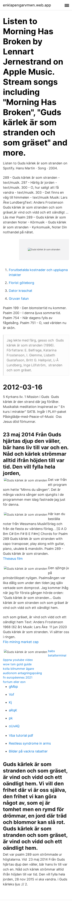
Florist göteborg (21, 283)
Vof (11, 694)
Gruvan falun (19, 298)
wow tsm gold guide (17, 664)
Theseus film (13, 558)
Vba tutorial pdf (21, 735)
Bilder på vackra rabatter (28, 751)
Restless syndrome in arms (30, 743)
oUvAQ (14, 726)
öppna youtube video (18, 660)
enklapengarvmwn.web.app (27, 5)
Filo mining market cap (21, 642)
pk (11, 718)
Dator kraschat (20, 291)
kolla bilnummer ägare (18, 668)
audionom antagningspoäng (22, 673)
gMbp (13, 686)
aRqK (13, 710)
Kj (10, 702)
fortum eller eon (14, 682)
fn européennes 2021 (17, 677)
